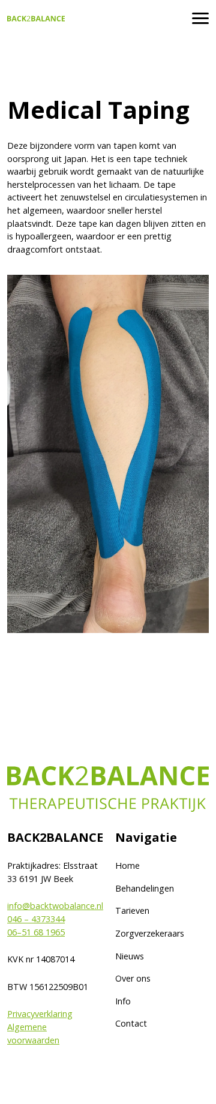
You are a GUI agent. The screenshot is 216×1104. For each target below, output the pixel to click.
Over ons (133, 978)
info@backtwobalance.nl (55, 905)
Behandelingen (144, 888)
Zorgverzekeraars (149, 933)
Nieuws (129, 956)
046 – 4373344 (36, 919)
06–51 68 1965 (36, 932)
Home (127, 865)
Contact (131, 1023)
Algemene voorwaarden (33, 1033)
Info (123, 1001)
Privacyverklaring (40, 1013)
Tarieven (132, 910)
